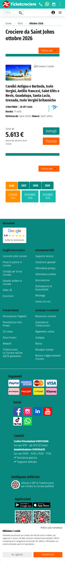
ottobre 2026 (13, 196)
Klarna (38, 343)
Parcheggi (40, 295)
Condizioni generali (45, 262)
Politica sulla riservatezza (51, 527)
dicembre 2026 (48, 196)
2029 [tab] (47, 185)
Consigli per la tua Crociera (12, 273)
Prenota (51, 141)
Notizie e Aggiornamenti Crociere (48, 357)
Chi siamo (8, 331)
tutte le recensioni (14, 240)
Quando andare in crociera (12, 282)
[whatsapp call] (47, 4)
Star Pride (12, 106)
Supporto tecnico (44, 256)
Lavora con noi (43, 301)
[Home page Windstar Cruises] (54, 107)
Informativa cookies (45, 274)
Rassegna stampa (44, 349)
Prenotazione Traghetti (15, 316)
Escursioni (8, 296)
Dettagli (51, 131)
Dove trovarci (9, 337)
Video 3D (7, 290)
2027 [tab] (23, 185)
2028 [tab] (35, 185)
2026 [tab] (11, 185)
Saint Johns (25, 116)
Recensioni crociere (45, 316)
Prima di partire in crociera (12, 264)
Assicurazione (42, 280)
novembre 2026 (30, 196)
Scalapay (39, 337)
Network (7, 343)
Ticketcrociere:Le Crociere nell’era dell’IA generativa (13, 353)
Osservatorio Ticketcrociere (42, 324)
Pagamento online (44, 331)
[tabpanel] (32, 197)
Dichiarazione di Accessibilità (43, 288)
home (8, 23)
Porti (20, 23)
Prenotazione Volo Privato (12, 324)
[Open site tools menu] (60, 4)
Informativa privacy (45, 268)
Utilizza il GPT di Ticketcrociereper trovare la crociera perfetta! (37, 484)
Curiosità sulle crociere (15, 256)
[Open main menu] (60, 12)
